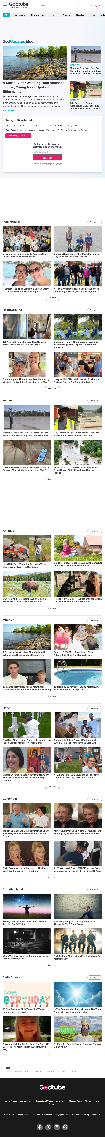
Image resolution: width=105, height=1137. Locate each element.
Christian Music (13, 889)
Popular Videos (10, 1101)
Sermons (52, 1104)
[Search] (78, 5)
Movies (88, 1101)
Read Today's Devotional (18, 136)
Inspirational (19, 15)
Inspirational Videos (44, 1101)
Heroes (53, 15)
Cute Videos (61, 1101)
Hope (92, 15)
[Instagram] (57, 1127)
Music (96, 1101)
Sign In (97, 5)
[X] (48, 1127)
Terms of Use (8, 1115)
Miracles (80, 15)
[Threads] (65, 1127)
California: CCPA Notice (42, 1115)
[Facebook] (40, 1127)
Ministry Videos (75, 1101)
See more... (95, 222)
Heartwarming (37, 15)
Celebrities (10, 798)
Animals (66, 15)
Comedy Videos (26, 1101)
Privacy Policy (23, 1115)
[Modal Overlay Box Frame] (47, 154)
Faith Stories (11, 977)
